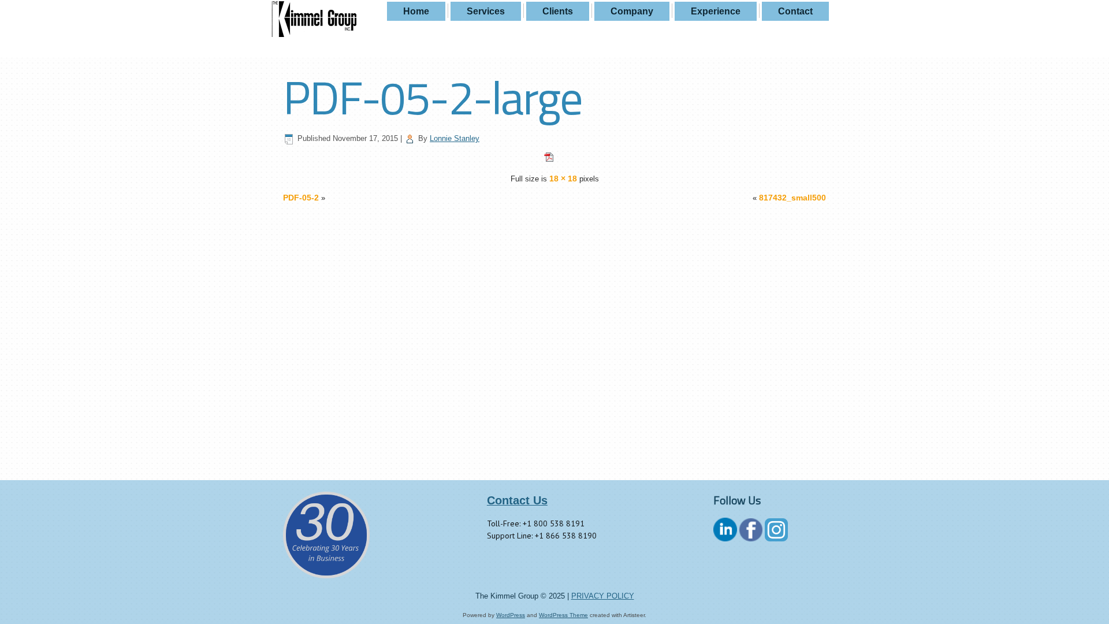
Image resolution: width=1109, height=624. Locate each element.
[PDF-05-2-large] (554, 159)
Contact (795, 11)
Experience (715, 11)
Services (486, 11)
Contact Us (517, 500)
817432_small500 (792, 197)
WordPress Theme (563, 615)
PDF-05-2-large (432, 97)
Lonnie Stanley (454, 138)
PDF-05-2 (301, 197)
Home (416, 11)
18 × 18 (563, 178)
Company (632, 11)
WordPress (510, 615)
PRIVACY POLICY (602, 596)
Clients (557, 11)
